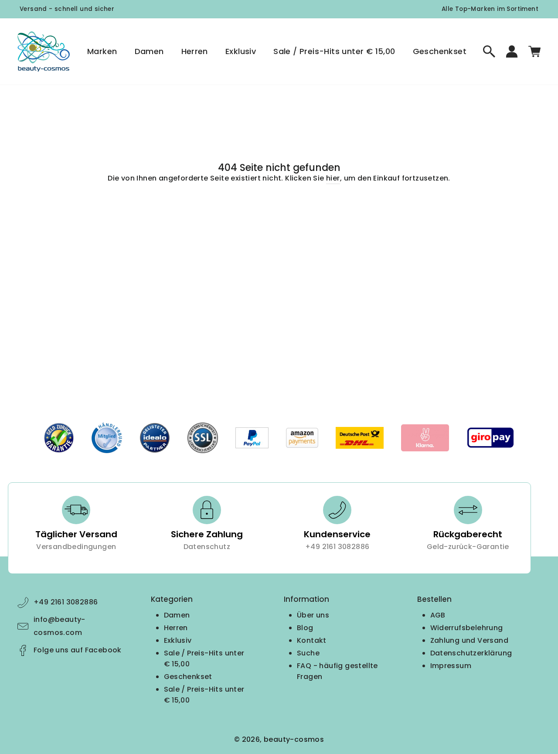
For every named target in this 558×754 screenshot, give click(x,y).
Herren (194, 51)
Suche (308, 653)
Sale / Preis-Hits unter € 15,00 (334, 51)
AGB (438, 615)
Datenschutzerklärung (471, 653)
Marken (102, 51)
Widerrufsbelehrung (466, 628)
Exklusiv (240, 51)
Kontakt (312, 640)
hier (333, 178)
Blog (305, 628)
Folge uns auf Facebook (78, 650)
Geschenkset (439, 51)
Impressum (451, 666)
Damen (149, 51)
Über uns (313, 615)
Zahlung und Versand (469, 640)
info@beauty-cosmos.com (59, 626)
